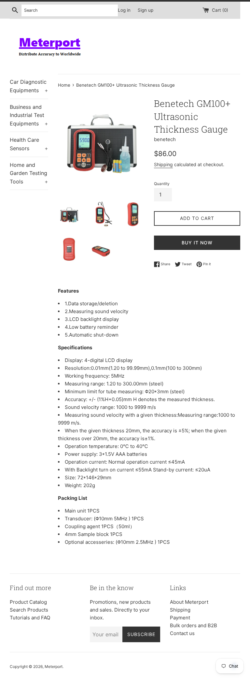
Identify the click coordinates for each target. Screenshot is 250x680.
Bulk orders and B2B (193, 625)
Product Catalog (28, 602)
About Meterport (189, 602)
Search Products (29, 610)
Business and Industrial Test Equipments (29, 115)
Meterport (53, 666)
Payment (180, 618)
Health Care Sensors (29, 144)
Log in (124, 10)
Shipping (163, 164)
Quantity (162, 183)
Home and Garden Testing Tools (29, 173)
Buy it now (197, 242)
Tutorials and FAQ (30, 618)
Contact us (182, 633)
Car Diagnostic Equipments (29, 86)
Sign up (145, 10)
